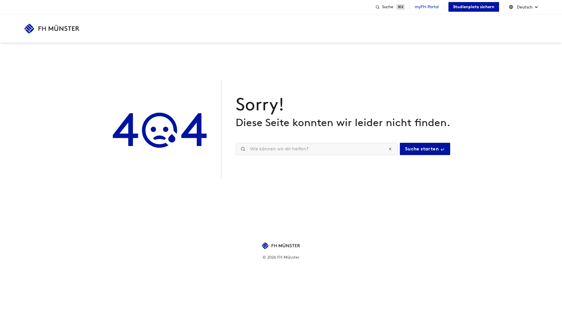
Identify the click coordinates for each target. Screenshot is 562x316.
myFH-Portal (427, 6)
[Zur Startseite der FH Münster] (51, 29)
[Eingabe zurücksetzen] (390, 149)
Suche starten (422, 149)
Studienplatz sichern (473, 6)
